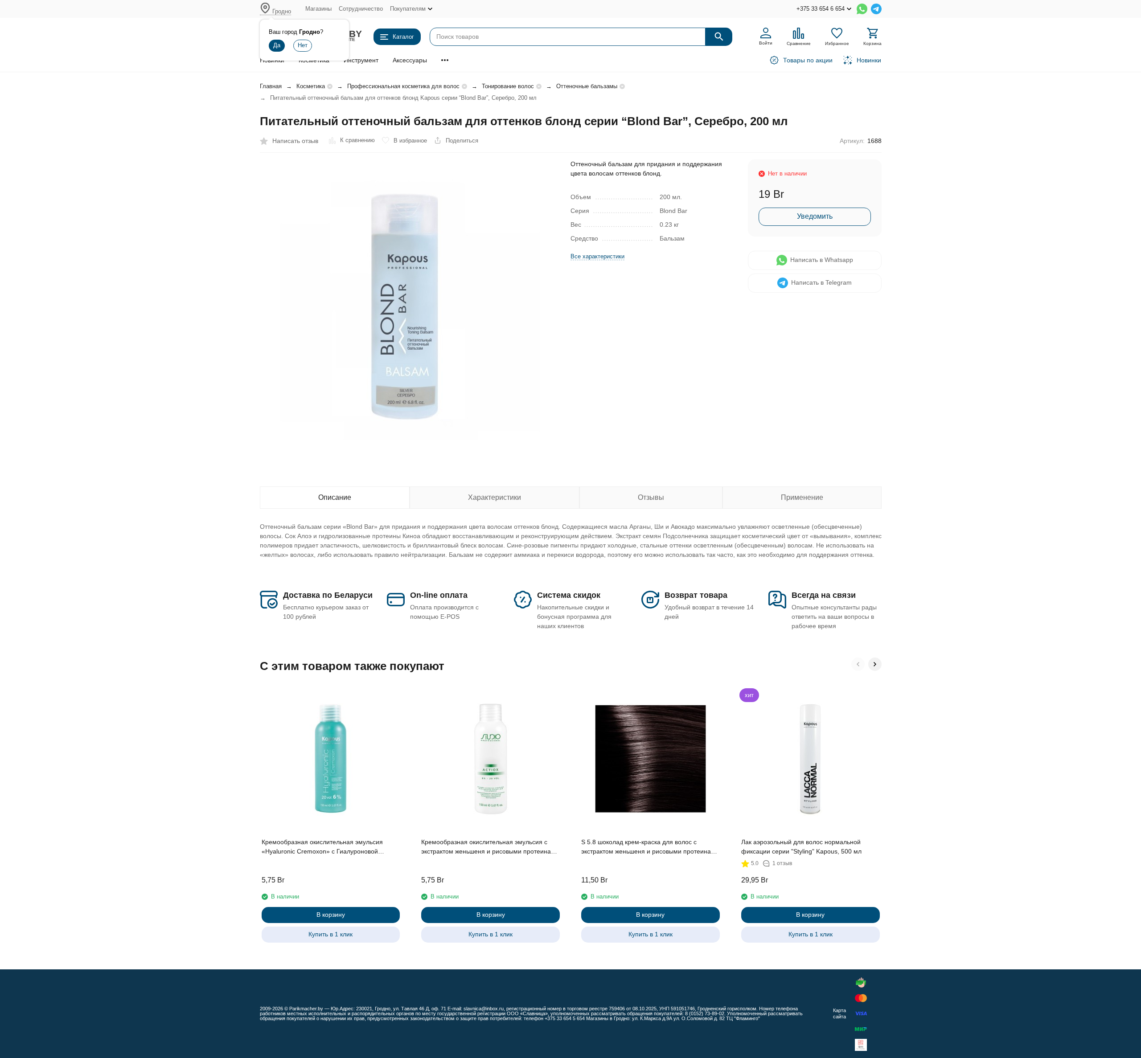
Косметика (310, 86)
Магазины (318, 8)
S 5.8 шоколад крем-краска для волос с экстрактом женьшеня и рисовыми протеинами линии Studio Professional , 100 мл (650, 847)
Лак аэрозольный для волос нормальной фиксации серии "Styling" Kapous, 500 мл (801, 846)
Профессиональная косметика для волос (403, 86)
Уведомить (815, 216)
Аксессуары (410, 60)
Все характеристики (597, 256)
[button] (858, 664)
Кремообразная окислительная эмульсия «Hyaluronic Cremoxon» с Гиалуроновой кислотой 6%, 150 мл (322, 847)
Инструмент (361, 60)
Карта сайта (839, 1013)
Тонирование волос (508, 86)
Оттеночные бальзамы (586, 86)
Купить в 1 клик (330, 934)
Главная (271, 86)
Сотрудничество (361, 8)
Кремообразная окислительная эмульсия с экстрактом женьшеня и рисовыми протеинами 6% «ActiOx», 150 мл (490, 847)
